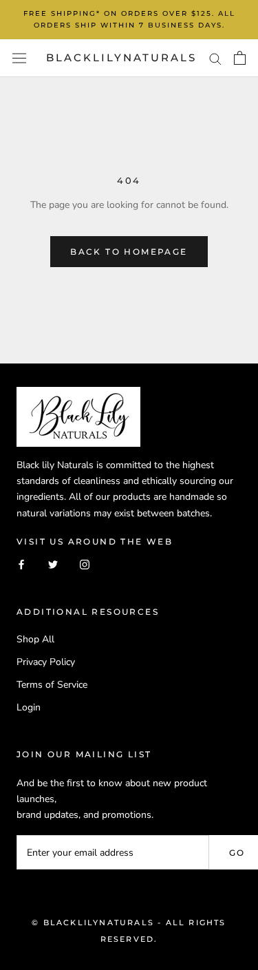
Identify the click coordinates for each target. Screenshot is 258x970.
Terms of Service (52, 684)
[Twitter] (53, 563)
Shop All (35, 639)
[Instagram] (84, 563)
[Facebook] (21, 563)
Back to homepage (128, 251)
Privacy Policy (46, 661)
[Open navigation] (19, 58)
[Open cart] (240, 58)
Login (29, 707)
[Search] (215, 58)
